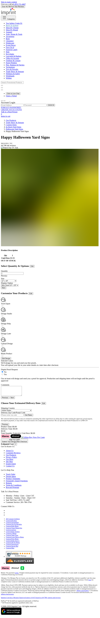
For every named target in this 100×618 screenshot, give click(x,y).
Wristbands (10, 76)
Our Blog (9, 459)
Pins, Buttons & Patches (15, 65)
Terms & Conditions (13, 485)
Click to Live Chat (13, 93)
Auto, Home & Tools (14, 34)
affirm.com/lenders (82, 590)
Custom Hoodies (11, 521)
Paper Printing (11, 63)
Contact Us (10, 466)
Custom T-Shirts (11, 533)
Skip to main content (9, 2)
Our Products (11, 120)
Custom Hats (10, 548)
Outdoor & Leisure (13, 61)
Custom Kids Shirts (12, 526)
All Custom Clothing (13, 519)
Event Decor (11, 45)
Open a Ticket (11, 96)
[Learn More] (23, 437)
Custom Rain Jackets (13, 532)
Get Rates (28, 415)
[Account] (2, 100)
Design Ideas (11, 476)
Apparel (9, 32)
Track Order (10, 474)
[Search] (2, 85)
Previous (5, 398)
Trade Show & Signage (15, 72)
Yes (5, 374)
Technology (10, 67)
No (5, 372)
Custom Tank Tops (12, 535)
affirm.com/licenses (7, 594)
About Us (9, 451)
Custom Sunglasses (12, 544)
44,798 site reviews (8, 145)
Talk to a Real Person (9, 112)
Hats (7, 52)
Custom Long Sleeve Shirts (15, 537)
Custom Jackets (11, 530)
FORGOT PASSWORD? (11, 107)
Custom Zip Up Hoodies (14, 524)
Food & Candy (11, 50)
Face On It (10, 47)
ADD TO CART (14, 441)
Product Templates (13, 479)
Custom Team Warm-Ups (14, 528)
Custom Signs (11, 125)
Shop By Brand (12, 30)
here (89, 580)
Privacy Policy (11, 457)
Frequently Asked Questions (17, 481)
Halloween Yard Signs (14, 129)
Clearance (10, 41)
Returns (9, 483)
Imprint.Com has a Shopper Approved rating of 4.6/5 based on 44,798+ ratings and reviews (31, 598)
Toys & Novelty (12, 69)
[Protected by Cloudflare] (20, 563)
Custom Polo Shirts (12, 539)
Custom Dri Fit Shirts (13, 542)
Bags (8, 39)
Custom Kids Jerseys (12, 541)
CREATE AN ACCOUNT (11, 110)
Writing (9, 78)
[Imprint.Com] (8, 14)
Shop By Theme (12, 28)
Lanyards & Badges (13, 56)
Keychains (10, 54)
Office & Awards (12, 58)
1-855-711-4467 (19, 4)
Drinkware (10, 43)
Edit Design (6, 358)
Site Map (9, 462)
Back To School (12, 25)
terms (17, 573)
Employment (11, 464)
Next (3, 288)
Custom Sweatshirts (12, 522)
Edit (32, 266)
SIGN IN (51, 105)
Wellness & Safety (13, 74)
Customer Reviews (13, 453)
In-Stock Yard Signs (13, 127)
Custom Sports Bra (12, 546)
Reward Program (12, 487)
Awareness (10, 36)
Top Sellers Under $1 (14, 23)
